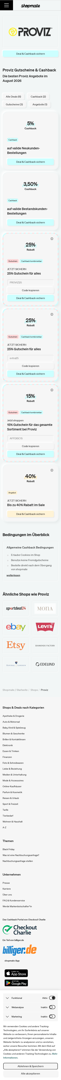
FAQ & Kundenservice (14, 900)
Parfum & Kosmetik (12, 792)
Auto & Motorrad (11, 721)
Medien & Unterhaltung (14, 774)
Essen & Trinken (11, 751)
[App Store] (16, 973)
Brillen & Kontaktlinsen (14, 739)
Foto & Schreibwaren (13, 762)
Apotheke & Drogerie (13, 715)
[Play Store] (16, 983)
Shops (34, 689)
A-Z (4, 827)
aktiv (44, 998)
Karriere (7, 888)
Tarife (5, 809)
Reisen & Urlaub (11, 798)
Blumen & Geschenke (14, 733)
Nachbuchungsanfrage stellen (18, 861)
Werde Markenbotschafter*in (17, 906)
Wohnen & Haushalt (13, 821)
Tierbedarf (8, 815)
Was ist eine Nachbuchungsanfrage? (21, 855)
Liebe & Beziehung (12, 768)
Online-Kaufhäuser (12, 786)
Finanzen (7, 757)
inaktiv (44, 1007)
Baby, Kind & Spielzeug (14, 727)
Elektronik (8, 745)
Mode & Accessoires (13, 780)
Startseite (22, 689)
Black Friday (8, 849)
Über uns (7, 894)
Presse (6, 882)
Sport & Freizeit (10, 803)
